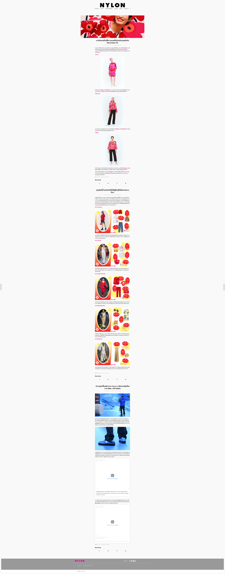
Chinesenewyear (99, 177)
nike (101, 544)
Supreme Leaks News (106, 496)
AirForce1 (98, 544)
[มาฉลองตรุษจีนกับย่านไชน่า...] (1, 287)
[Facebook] (130, 561)
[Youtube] (135, 561)
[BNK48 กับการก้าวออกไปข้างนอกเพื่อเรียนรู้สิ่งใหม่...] (224, 287)
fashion (104, 177)
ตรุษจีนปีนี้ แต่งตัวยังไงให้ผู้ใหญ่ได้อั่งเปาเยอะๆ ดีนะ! (112, 191)
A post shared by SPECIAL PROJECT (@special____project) (107, 541)
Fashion (112, 45)
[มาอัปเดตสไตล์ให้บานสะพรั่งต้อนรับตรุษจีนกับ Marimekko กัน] (112, 26)
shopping (107, 373)
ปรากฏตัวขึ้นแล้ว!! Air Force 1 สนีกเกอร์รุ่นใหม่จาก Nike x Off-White (112, 387)
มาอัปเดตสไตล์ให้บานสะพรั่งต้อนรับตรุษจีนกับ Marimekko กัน (112, 41)
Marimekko (107, 177)
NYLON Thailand (118, 45)
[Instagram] (133, 561)
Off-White (103, 544)
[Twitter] (131, 561)
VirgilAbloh (107, 544)
